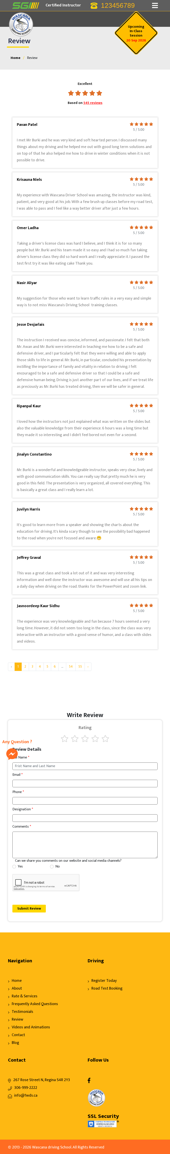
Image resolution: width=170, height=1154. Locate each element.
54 (71, 667)
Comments (21, 826)
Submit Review (29, 909)
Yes (20, 866)
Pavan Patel (27, 124)
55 (80, 667)
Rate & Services (24, 996)
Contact (18, 1035)
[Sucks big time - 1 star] (65, 738)
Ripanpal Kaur (29, 406)
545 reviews (92, 103)
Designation (22, 809)
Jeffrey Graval (29, 557)
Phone (18, 792)
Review (17, 1019)
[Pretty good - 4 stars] (95, 738)
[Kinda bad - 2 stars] (75, 738)
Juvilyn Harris (28, 509)
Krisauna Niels (29, 179)
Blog (15, 1042)
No (57, 866)
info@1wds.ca (25, 1095)
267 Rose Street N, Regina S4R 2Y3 (41, 1080)
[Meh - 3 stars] (85, 738)
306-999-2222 (25, 1087)
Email (17, 775)
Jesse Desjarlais (30, 324)
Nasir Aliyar (27, 283)
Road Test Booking (106, 988)
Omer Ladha (28, 228)
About (17, 988)
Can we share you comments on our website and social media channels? (68, 861)
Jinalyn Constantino (34, 454)
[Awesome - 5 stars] (105, 738)
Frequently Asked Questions (35, 1004)
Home (15, 58)
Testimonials (22, 1011)
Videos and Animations (31, 1027)
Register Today (104, 980)
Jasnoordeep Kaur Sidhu (38, 606)
